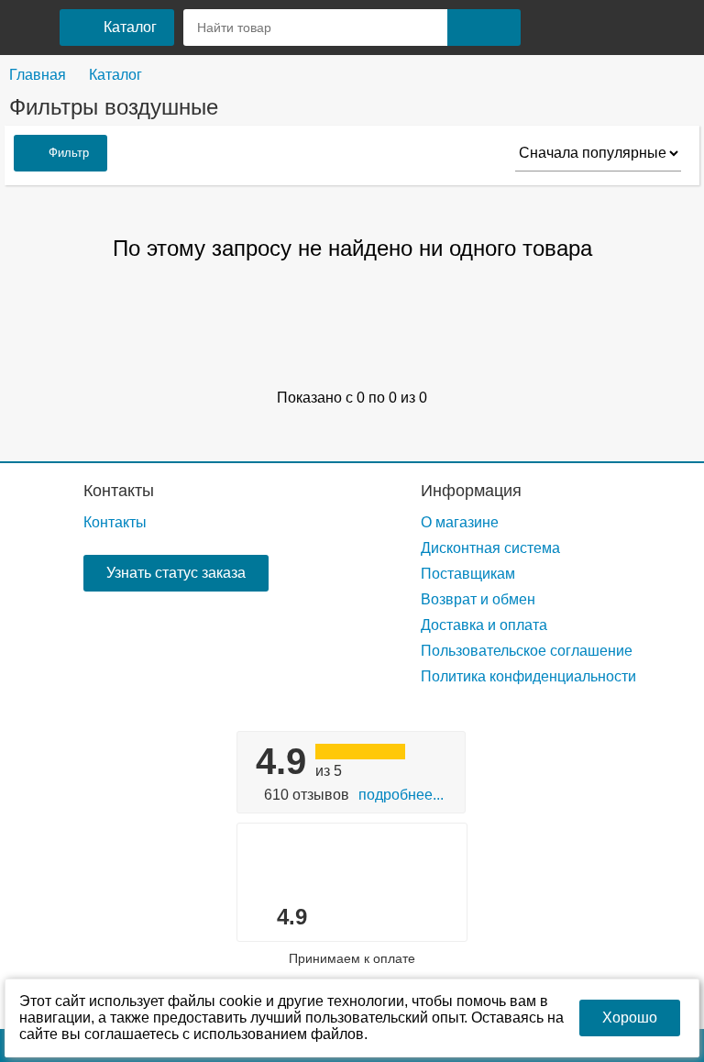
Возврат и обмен (478, 599)
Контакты (118, 490)
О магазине (460, 522)
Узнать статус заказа (176, 573)
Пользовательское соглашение (526, 650)
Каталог (115, 75)
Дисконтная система (490, 548)
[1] (550, 27)
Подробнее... (401, 794)
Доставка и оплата (484, 625)
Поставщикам (468, 573)
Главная (37, 75)
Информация (471, 490)
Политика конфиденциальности (528, 676)
